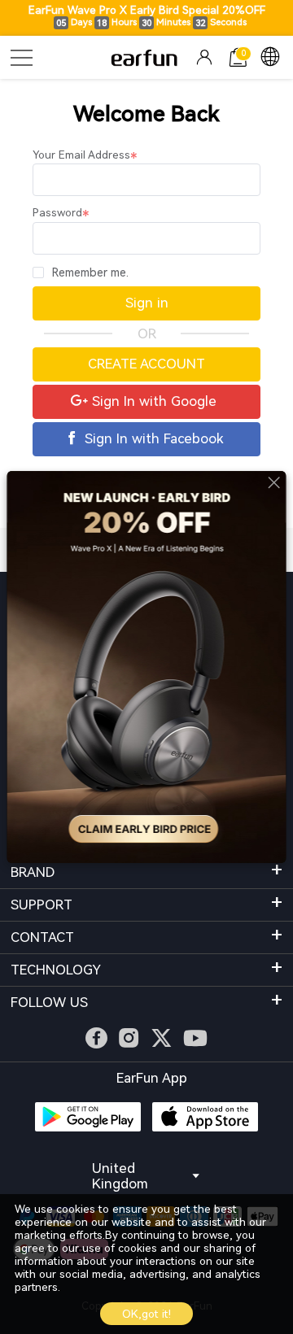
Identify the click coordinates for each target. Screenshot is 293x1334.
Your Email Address (81, 155)
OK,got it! (146, 1314)
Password (57, 213)
